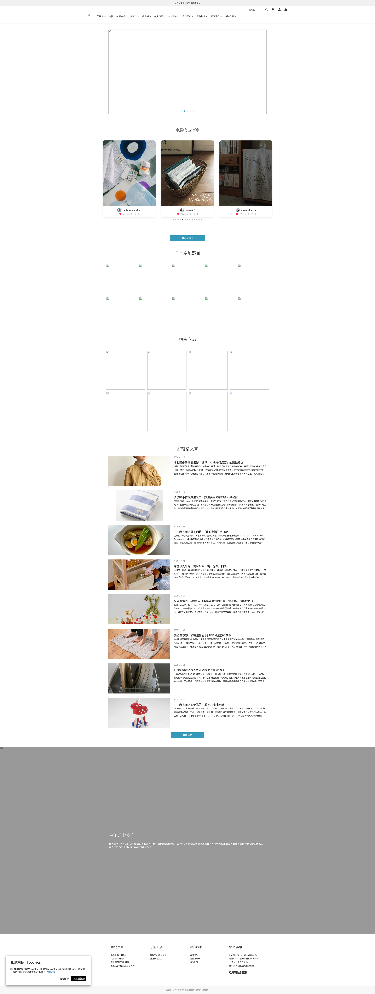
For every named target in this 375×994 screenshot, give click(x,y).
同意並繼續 (79, 978)
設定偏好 (64, 978)
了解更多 (50, 972)
